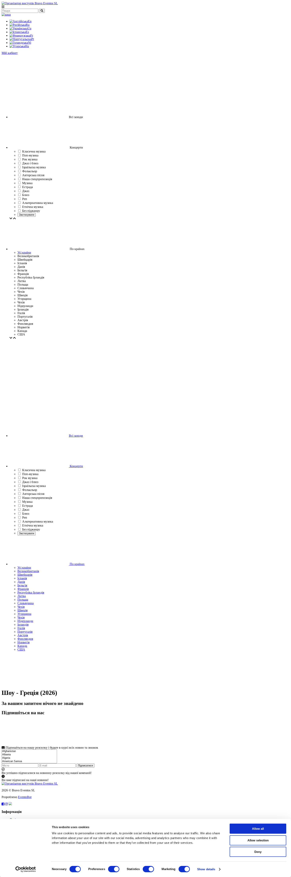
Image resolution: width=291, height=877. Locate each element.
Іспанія (22, 578)
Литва (21, 596)
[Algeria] (29, 758)
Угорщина (24, 614)
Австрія (22, 635)
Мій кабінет (10, 53)
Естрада (27, 505)
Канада (22, 646)
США (21, 649)
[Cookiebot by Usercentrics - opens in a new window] (25, 869)
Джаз (25, 509)
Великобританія (28, 571)
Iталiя (21, 628)
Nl (29, 42)
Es (27, 32)
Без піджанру (31, 529)
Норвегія (23, 642)
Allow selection (258, 840)
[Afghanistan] (29, 751)
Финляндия (25, 638)
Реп (24, 517)
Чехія (21, 606)
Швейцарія (24, 574)
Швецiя (22, 610)
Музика (27, 501)
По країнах (77, 564)
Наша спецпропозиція (37, 497)
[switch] (113, 869)
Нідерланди (25, 621)
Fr (31, 35)
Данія (21, 581)
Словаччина (25, 603)
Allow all (258, 828)
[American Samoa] (29, 761)
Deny (258, 851)
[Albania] (29, 754)
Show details (206, 869)
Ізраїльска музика (34, 486)
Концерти (76, 466)
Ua (29, 28)
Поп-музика (30, 474)
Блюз (25, 513)
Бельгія (22, 585)
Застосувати (26, 214)
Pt (32, 39)
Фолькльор (29, 490)
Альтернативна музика (37, 521)
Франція (23, 589)
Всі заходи (76, 435)
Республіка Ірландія (30, 592)
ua (9, 14)
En (29, 21)
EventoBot (24, 797)
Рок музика (29, 478)
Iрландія (23, 624)
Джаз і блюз (30, 482)
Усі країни (24, 252)
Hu (27, 46)
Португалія (24, 631)
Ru (27, 25)
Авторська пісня (33, 493)
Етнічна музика (32, 525)
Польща (22, 599)
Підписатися (85, 765)
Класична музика (34, 470)
